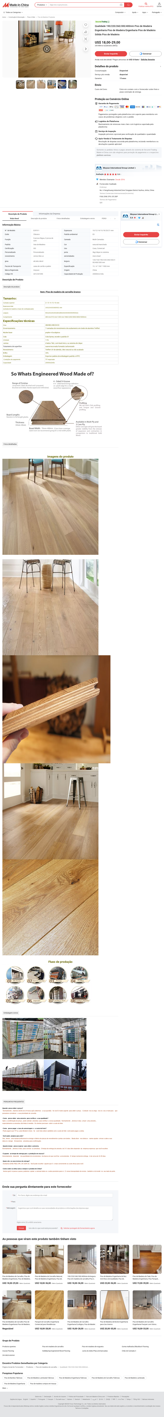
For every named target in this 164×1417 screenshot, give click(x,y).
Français (50, 1399)
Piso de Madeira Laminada (135, 1378)
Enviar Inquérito (111, 54)
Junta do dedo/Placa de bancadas (95, 1351)
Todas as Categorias (13, 12)
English (25, 1399)
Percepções (125, 1396)
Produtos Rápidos (113, 1396)
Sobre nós (38, 1396)
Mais (4, 1388)
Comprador (119, 12)
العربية (94, 1399)
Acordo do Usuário (60, 1396)
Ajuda (134, 12)
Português (41, 1399)
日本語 (108, 1399)
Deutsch (77, 1399)
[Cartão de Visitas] (158, 224)
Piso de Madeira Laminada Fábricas (40, 1378)
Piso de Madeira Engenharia (14, 1383)
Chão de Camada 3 (129, 1351)
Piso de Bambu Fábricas (13, 1378)
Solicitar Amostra (148, 59)
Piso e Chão (31, 17)
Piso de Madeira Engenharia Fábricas (73, 1378)
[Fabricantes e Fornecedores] (15, 4)
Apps (144, 12)
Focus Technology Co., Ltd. (78, 1404)
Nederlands (86, 1399)
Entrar (159, 6)
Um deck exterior (8, 1355)
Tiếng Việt (136, 1399)
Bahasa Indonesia (148, 1399)
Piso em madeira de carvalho (53, 1346)
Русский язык (60, 1399)
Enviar (21, 1228)
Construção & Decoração (17, 17)
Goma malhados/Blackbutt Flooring (135, 1346)
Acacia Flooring (8, 1351)
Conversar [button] (147, 54)
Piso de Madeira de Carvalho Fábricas (106, 1378)
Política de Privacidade (76, 1396)
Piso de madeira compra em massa (43, 1383)
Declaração (47, 1396)
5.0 (131, 218)
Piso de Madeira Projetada (46, 17)
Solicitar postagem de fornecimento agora (78, 1228)
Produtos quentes (9, 1346)
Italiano (69, 1399)
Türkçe (128, 1399)
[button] (110, 218)
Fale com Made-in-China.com (95, 1396)
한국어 (101, 1399)
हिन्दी (114, 1399)
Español (33, 1399)
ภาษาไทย (121, 1399)
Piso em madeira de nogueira (92, 1346)
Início (4, 17)
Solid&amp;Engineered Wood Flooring (56, 1351)
